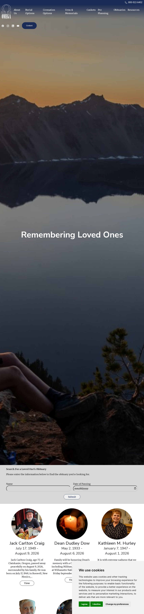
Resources (134, 9)
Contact (29, 25)
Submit (72, 496)
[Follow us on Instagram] (8, 25)
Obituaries (119, 9)
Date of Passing (82, 483)
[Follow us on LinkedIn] (13, 25)
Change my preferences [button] (117, 604)
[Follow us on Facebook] (3, 25)
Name (9, 483)
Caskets (91, 9)
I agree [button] (84, 604)
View (27, 583)
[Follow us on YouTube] (18, 25)
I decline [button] (97, 604)
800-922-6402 (134, 2)
